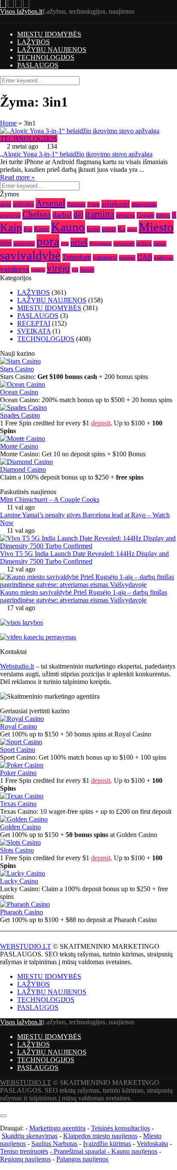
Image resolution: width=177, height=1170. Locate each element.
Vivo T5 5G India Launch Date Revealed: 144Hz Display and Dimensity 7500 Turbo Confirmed (84, 557)
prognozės (123, 244)
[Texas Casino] (21, 796)
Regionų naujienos (25, 1159)
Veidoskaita (152, 1143)
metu (132, 229)
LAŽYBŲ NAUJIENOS (51, 49)
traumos (127, 258)
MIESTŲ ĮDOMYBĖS (49, 34)
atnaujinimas (144, 205)
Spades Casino (20, 415)
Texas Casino (18, 803)
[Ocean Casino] (22, 384)
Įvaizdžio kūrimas (107, 1143)
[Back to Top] (2, 1105)
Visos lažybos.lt (21, 11)
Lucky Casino (19, 881)
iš (174, 215)
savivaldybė (30, 255)
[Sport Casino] (21, 741)
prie (65, 243)
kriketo (109, 229)
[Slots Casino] (20, 842)
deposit (100, 423)
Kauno (68, 227)
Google (145, 215)
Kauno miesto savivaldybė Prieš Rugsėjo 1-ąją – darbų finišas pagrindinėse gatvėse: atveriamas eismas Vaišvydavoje (83, 596)
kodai (93, 229)
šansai (87, 269)
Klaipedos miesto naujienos (100, 1135)
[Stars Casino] (20, 361)
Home (8, 123)
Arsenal (50, 203)
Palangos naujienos (82, 1159)
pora (48, 241)
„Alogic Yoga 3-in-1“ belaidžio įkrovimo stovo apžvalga (76, 154)
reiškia (144, 243)
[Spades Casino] (23, 407)
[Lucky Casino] (22, 873)
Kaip (11, 227)
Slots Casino (17, 850)
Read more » (17, 177)
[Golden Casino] (24, 819)
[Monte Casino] (22, 438)
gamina (99, 214)
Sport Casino (17, 749)
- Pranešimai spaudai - (80, 1151)
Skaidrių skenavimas (30, 1135)
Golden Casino (20, 827)
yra (75, 269)
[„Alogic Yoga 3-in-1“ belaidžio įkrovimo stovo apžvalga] (88, 131)
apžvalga (23, 204)
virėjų (58, 268)
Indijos (163, 216)
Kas (28, 229)
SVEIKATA (34, 331)
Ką (121, 228)
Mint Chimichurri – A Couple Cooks (49, 499)
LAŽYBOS (33, 42)
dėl (78, 214)
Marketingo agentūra (57, 1128)
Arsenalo (76, 205)
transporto (105, 257)
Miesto (156, 227)
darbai (62, 215)
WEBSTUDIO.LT (25, 946)
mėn (6, 243)
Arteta (93, 205)
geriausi (125, 215)
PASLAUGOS (37, 65)
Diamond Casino (23, 469)
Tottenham (76, 257)
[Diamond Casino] (26, 461)
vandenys (14, 269)
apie (5, 204)
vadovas (163, 258)
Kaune (41, 229)
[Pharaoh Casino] (25, 904)
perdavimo (24, 244)
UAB (144, 257)
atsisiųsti (10, 215)
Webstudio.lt (17, 666)
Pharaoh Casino (21, 912)
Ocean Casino (19, 392)
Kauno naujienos (134, 1151)
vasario (38, 269)
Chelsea (36, 214)
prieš (79, 242)
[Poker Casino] (21, 765)
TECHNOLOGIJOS (45, 57)
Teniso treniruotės (24, 1151)
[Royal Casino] (22, 718)
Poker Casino (18, 772)
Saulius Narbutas (54, 1143)
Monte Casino (19, 446)
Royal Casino (18, 726)
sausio (159, 244)
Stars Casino (17, 369)
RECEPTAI (33, 323)
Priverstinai (100, 243)
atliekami (115, 204)
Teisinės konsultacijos (120, 1128)
